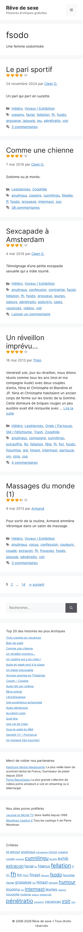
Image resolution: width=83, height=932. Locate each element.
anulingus (19, 195)
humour (67, 882)
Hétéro (17, 109)
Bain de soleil (14, 643)
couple (11, 551)
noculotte (13, 894)
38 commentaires (25, 208)
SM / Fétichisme (19, 432)
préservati (45, 894)
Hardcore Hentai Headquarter (25, 767)
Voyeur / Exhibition (40, 109)
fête (48, 444)
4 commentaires (24, 463)
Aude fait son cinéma (20, 686)
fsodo (61, 115)
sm (8, 456)
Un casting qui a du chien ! (23, 659)
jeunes (59, 296)
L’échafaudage (15, 697)
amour (15, 852)
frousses (47, 551)
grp (25, 450)
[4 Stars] (21, 76)
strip (16, 456)
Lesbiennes (20, 189)
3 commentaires (24, 127)
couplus (20, 859)
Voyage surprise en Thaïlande (25, 675)
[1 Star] (8, 76)
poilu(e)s (45, 302)
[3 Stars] (17, 76)
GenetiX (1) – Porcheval (21, 734)
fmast (35, 874)
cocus (33, 545)
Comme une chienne (40, 150)
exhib (63, 858)
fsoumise (13, 450)
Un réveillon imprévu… (25, 341)
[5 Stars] (26, 76)
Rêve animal (14, 691)
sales (58, 302)
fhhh (26, 875)
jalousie (29, 121)
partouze (66, 450)
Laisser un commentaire (30, 314)
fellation (43, 115)
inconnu (13, 889)
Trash (38, 432)
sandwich (39, 902)
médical (62, 890)
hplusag (53, 882)
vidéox (28, 308)
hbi (34, 882)
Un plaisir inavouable (19, 670)
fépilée (67, 195)
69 (7, 852)
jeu (39, 121)
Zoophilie (39, 189)
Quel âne (12, 718)
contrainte (57, 290)
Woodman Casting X (19, 820)
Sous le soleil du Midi (19, 729)
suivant (36, 584)
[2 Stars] (12, 76)
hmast (35, 450)
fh (53, 115)
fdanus (44, 866)
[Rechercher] (71, 608)
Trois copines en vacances (23, 637)
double (53, 859)
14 (23, 584)
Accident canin (16, 713)
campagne (37, 438)
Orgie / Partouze (58, 426)
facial (30, 115)
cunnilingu (52, 195)
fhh (19, 875)
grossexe (13, 121)
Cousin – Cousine (17, 680)
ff (7, 202)
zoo (58, 202)
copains (17, 115)
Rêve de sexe (22, 8)
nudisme (25, 894)
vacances (13, 308)
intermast (46, 202)
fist (61, 444)
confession (38, 290)
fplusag (45, 875)
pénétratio (52, 121)
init (22, 889)
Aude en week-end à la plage (25, 664)
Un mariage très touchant (22, 740)
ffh (8, 875)
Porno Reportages (18, 779)
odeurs (11, 302)
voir (65, 121)
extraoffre (14, 444)
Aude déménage (17, 707)
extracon (26, 551)
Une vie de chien (17, 724)
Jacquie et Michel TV (20, 815)
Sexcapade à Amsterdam (27, 235)
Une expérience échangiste (24, 702)
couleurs (67, 545)
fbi (26, 444)
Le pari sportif (29, 69)
